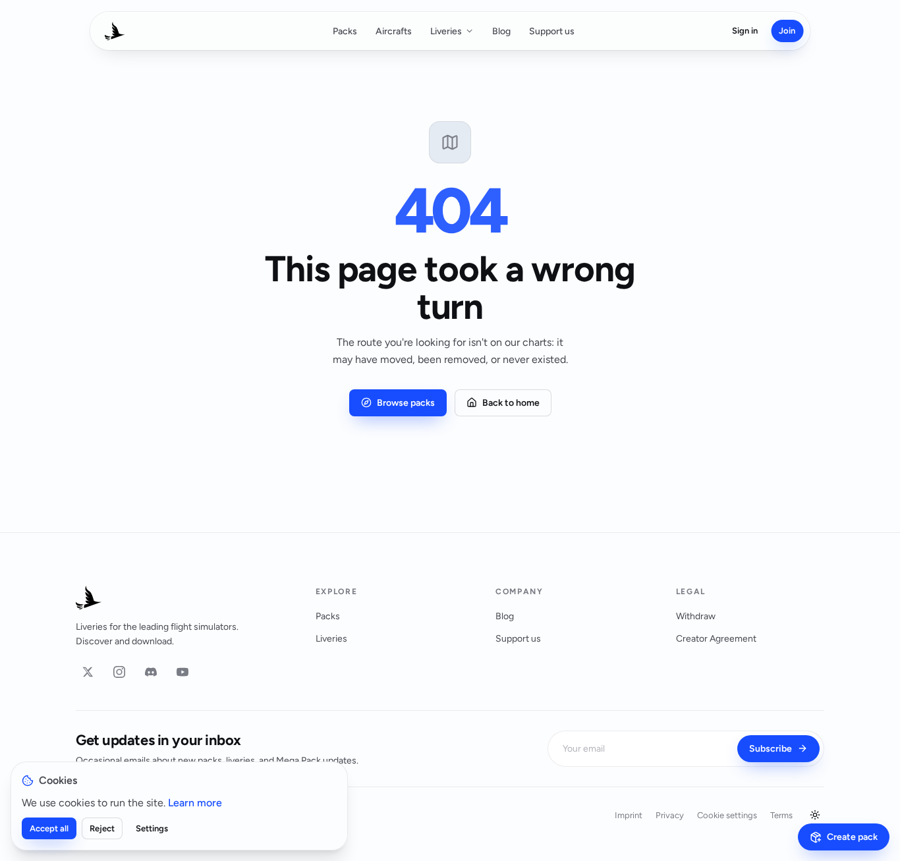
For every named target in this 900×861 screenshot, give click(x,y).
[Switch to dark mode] (815, 815)
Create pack (852, 837)
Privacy (670, 815)
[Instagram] (119, 672)
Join (787, 31)
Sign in (745, 31)
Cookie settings (727, 815)
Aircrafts (394, 31)
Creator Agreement (716, 638)
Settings (152, 828)
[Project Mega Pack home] (180, 597)
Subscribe (770, 748)
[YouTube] (182, 672)
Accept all (49, 828)
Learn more (195, 802)
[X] (87, 672)
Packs (345, 31)
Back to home (511, 402)
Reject (102, 828)
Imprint (628, 815)
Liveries (446, 31)
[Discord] (151, 672)
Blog (501, 31)
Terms (781, 815)
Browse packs (406, 402)
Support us (552, 31)
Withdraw (696, 616)
